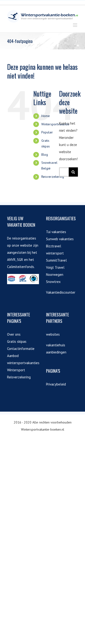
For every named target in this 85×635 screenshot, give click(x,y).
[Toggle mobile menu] (75, 25)
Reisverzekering (52, 176)
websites (53, 334)
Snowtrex (53, 281)
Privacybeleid (56, 384)
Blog (44, 154)
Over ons (14, 334)
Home (45, 116)
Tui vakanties (56, 232)
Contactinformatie (20, 348)
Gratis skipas (16, 341)
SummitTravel (56, 260)
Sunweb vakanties (60, 239)
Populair (47, 132)
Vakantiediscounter (60, 292)
